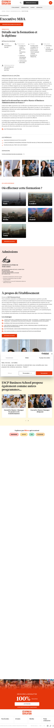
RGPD (40, 725)
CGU (44, 725)
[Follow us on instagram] (53, 726)
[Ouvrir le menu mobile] (50, 2)
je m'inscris (27, 704)
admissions (39, 7)
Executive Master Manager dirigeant (40, 411)
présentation (24, 7)
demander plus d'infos (9, 241)
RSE (32, 434)
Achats (24, 434)
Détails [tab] (27, 357)
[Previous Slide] (26, 420)
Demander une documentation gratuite (11, 24)
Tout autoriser (44, 373)
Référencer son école (31, 2)
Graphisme (14, 434)
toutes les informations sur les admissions (12, 154)
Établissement (15, 7)
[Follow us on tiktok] (50, 726)
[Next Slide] (28, 420)
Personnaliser (26, 373)
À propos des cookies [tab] (44, 357)
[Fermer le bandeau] (51, 353)
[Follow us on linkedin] (47, 726)
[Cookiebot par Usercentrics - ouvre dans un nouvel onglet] (42, 354)
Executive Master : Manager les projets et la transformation (14, 411)
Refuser (10, 373)
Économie (40, 434)
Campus (32, 7)
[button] (6, 719)
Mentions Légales (34, 725)
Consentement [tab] (9, 357)
